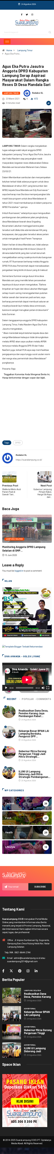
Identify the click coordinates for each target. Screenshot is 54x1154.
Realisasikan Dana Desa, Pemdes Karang (37, 995)
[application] (27, 677)
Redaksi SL (37, 93)
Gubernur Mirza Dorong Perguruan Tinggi (38, 1031)
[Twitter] (27, 14)
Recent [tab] (12, 699)
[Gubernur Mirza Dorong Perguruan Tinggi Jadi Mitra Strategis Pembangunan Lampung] (11, 1031)
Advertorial (24, 728)
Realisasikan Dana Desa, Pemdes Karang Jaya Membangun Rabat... (33, 713)
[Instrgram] (32, 14)
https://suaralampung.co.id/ (29, 460)
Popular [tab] (28, 699)
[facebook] (21, 14)
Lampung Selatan (14, 539)
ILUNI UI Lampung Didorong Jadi (35, 1050)
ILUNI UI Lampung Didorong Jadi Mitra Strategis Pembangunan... (34, 774)
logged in (19, 571)
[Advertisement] (27, 413)
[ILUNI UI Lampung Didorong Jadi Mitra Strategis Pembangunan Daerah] (11, 1050)
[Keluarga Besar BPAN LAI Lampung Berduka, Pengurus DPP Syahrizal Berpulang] (11, 1013)
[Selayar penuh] (47, 687)
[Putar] (6, 687)
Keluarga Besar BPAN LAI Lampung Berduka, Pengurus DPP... (34, 733)
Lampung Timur (25, 50)
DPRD (18, 442)
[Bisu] (43, 687)
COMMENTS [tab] (43, 699)
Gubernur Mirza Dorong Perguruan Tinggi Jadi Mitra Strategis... (32, 753)
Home (9, 50)
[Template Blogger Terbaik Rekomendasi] (22, 646)
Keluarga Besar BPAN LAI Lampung (37, 1013)
